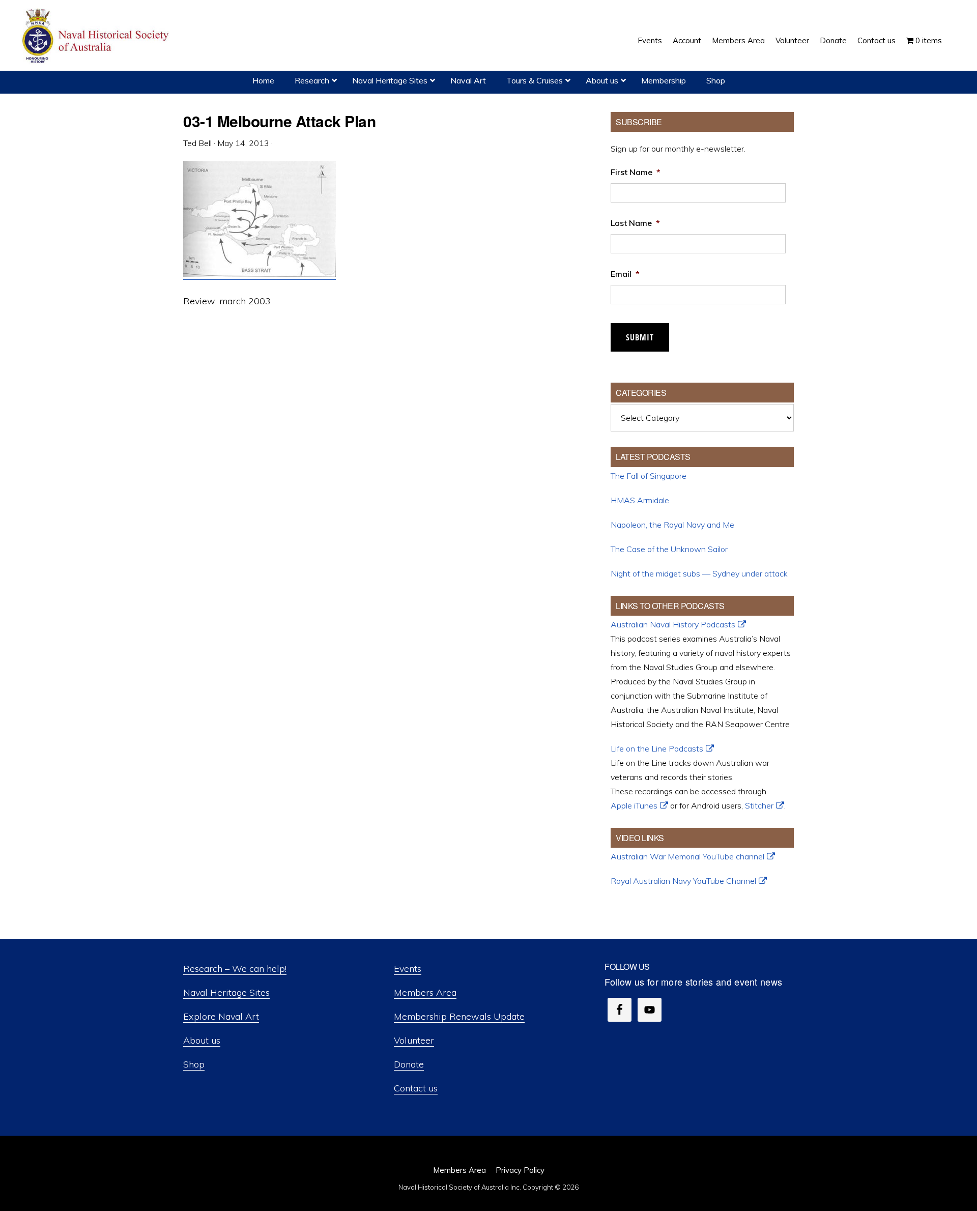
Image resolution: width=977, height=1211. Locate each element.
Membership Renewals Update (459, 1016)
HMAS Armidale (640, 500)
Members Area (425, 992)
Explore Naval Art (221, 1016)
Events (407, 968)
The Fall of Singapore (648, 476)
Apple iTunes (634, 805)
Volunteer (414, 1040)
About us (201, 1040)
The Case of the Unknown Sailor (669, 549)
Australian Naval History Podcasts (673, 624)
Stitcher (759, 805)
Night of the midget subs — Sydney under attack (699, 573)
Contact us (416, 1088)
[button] (953, 33)
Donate (409, 1064)
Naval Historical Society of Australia (96, 36)
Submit (640, 337)
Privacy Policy (520, 1170)
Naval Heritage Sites (226, 992)
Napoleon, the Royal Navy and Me (672, 525)
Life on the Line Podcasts (657, 748)
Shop (194, 1064)
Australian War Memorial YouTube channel (687, 856)
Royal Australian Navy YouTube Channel (683, 881)
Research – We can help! (234, 968)
